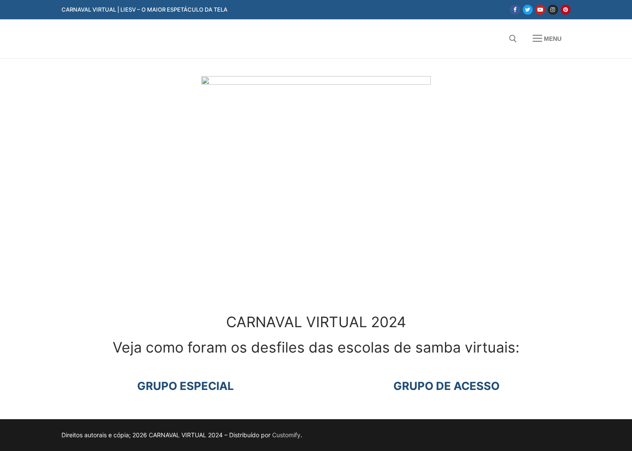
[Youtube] (540, 10)
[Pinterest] (566, 10)
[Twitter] (528, 10)
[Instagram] (553, 10)
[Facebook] (515, 10)
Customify (286, 435)
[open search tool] (513, 39)
